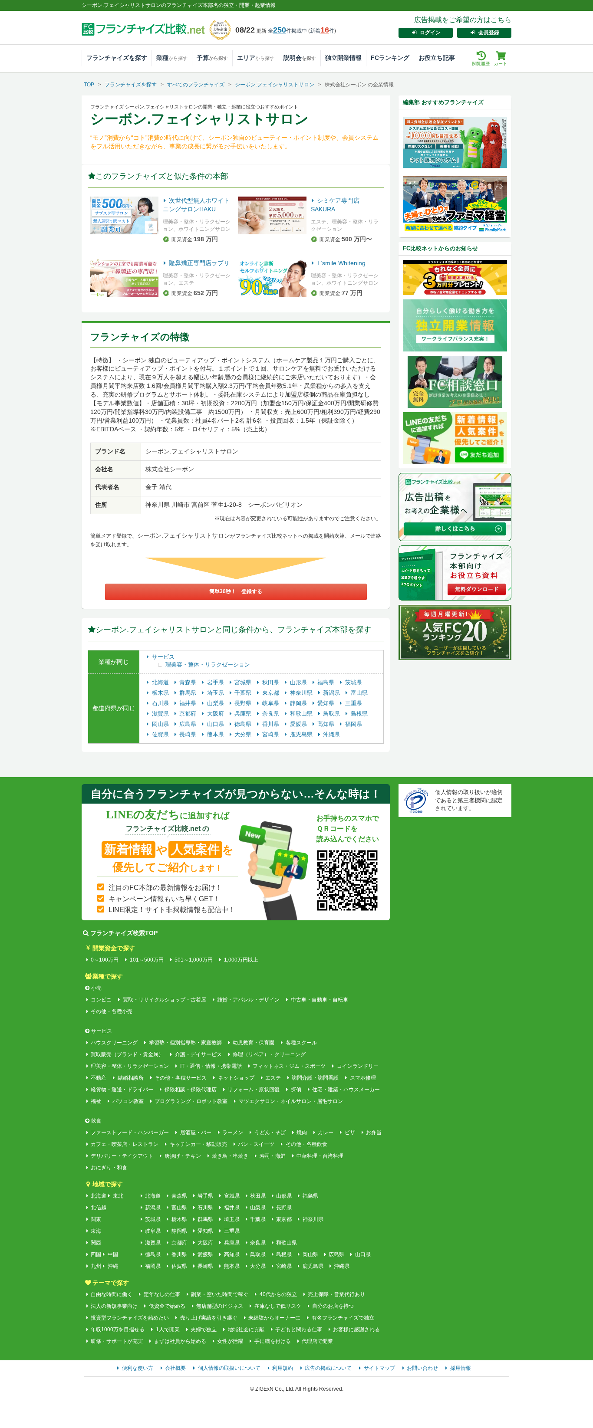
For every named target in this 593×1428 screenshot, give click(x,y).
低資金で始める (167, 1306)
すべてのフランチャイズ (195, 85)
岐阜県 (271, 703)
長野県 (243, 703)
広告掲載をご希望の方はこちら (462, 19)
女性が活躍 (230, 1341)
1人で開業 (167, 1329)
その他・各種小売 (111, 1011)
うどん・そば (269, 1132)
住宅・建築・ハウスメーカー (346, 1090)
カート (500, 63)
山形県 (299, 682)
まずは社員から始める (180, 1341)
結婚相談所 (130, 1078)
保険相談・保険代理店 (190, 1090)
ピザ (350, 1132)
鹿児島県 (302, 734)
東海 (96, 1231)
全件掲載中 (287, 31)
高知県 (326, 724)
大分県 (243, 734)
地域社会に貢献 (246, 1329)
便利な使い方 (137, 1368)
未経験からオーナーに (274, 1318)
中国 (113, 1254)
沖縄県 (331, 734)
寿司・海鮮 (272, 1156)
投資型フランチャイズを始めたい (130, 1318)
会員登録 (488, 33)
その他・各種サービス (181, 1078)
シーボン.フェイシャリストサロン (274, 85)
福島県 (326, 682)
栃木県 (161, 692)
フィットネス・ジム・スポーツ (289, 1066)
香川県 (271, 724)
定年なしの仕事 (162, 1294)
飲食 (96, 1121)
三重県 (353, 703)
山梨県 (216, 703)
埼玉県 (216, 692)
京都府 (188, 713)
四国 (96, 1254)
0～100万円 (105, 960)
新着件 (322, 31)
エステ (273, 1078)
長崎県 (188, 734)
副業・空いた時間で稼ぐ (219, 1294)
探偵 (296, 1090)
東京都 (271, 692)
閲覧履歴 (481, 63)
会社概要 (175, 1368)
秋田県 (271, 682)
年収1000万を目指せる (118, 1329)
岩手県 (216, 682)
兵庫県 (243, 713)
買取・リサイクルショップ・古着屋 (164, 1000)
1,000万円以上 (241, 960)
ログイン (430, 33)
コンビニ (101, 1000)
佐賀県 (161, 734)
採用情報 (460, 1368)
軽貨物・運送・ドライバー (122, 1090)
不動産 (98, 1078)
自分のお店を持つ (333, 1306)
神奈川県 (302, 692)
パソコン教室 (127, 1101)
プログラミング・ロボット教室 (191, 1101)
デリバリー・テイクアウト (122, 1156)
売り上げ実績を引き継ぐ (208, 1318)
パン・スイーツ (256, 1144)
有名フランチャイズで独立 (343, 1318)
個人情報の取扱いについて (229, 1368)
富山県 (359, 692)
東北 (118, 1196)
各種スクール (301, 1043)
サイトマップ (379, 1368)
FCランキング (390, 57)
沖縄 (113, 1266)
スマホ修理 (363, 1078)
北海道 (161, 682)
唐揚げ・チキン (183, 1156)
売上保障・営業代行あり (336, 1294)
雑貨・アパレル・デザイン (248, 1000)
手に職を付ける (272, 1341)
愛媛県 (299, 724)
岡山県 (161, 724)
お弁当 (374, 1132)
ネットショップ (236, 1078)
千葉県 (243, 692)
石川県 (161, 703)
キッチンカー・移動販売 (198, 1144)
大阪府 (216, 713)
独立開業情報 (343, 57)
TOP (89, 85)
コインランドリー (357, 1066)
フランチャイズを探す (116, 57)
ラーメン (232, 1132)
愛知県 (326, 703)
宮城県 (243, 682)
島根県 (359, 713)
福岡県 (353, 724)
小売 (96, 988)
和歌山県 (302, 713)
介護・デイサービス (198, 1054)
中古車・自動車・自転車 (319, 1000)
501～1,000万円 (194, 960)
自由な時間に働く (111, 1294)
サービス (163, 657)
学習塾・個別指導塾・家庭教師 (185, 1043)
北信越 (98, 1208)
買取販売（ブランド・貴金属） (127, 1054)
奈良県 (271, 713)
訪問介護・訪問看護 (315, 1078)
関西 (96, 1243)
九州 (96, 1266)
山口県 (216, 724)
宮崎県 (271, 734)
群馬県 (188, 692)
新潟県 (332, 692)
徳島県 (243, 724)
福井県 (188, 703)
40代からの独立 (278, 1294)
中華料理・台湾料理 (319, 1156)
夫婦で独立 (204, 1329)
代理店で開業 (317, 1341)
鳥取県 (332, 713)
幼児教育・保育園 (253, 1043)
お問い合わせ (422, 1368)
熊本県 (216, 734)
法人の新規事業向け (114, 1306)
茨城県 (353, 682)
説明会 (299, 57)
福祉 (96, 1101)
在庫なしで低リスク (277, 1306)
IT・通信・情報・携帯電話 (210, 1066)
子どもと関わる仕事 (298, 1329)
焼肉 (301, 1132)
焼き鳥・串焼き (230, 1156)
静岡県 (299, 703)
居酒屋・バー (195, 1132)
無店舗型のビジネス (219, 1306)
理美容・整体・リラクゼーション (207, 664)
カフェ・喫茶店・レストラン (124, 1144)
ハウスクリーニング (114, 1043)
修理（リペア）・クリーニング (269, 1054)
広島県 (188, 724)
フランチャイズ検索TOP (124, 932)
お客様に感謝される (356, 1329)
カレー (325, 1132)
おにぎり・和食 (109, 1168)
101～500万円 (146, 960)
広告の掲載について (328, 1368)
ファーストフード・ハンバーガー (130, 1132)
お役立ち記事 (436, 57)
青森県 (188, 682)
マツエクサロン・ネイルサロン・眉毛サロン (291, 1101)
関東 (96, 1219)
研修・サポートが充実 (117, 1341)
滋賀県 (161, 713)
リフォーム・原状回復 (253, 1090)
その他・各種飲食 (306, 1144)
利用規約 (282, 1368)
